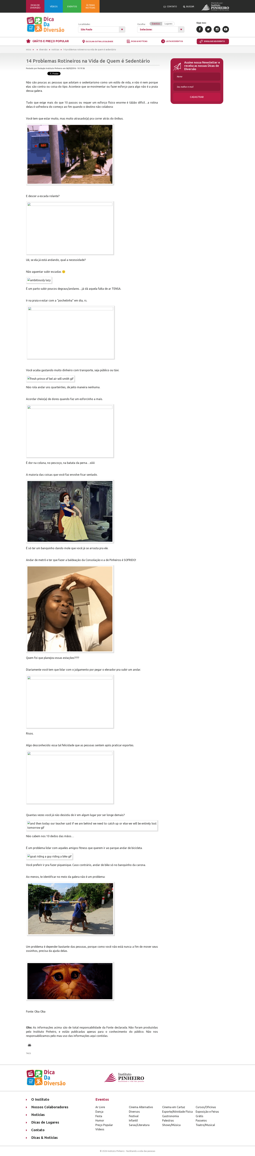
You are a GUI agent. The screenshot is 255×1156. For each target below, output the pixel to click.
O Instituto (40, 1099)
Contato (38, 1130)
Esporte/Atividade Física (177, 1111)
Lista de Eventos (174, 41)
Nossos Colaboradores (49, 1107)
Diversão (43, 49)
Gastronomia (170, 1116)
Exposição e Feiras (207, 1111)
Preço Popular (104, 1125)
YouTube (225, 29)
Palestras (168, 1120)
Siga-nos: (201, 23)
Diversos (134, 1111)
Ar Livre (100, 1107)
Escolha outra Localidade (99, 41)
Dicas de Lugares (45, 1122)
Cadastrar (197, 97)
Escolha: (155, 24)
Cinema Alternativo (141, 1107)
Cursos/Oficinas (206, 1107)
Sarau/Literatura (139, 1125)
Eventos (156, 24)
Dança (99, 1111)
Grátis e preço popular (50, 41)
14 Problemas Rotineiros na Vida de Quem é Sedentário (89, 49)
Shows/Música (171, 1125)
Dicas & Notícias (139, 41)
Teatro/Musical (205, 1125)
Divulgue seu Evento (214, 41)
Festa (98, 1116)
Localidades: (84, 24)
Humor (99, 1120)
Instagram (217, 29)
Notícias (55, 49)
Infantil (133, 1120)
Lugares (168, 24)
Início (28, 49)
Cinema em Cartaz (173, 1107)
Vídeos (99, 1129)
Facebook (199, 29)
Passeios (201, 1120)
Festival (133, 1116)
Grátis (199, 1116)
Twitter (208, 29)
